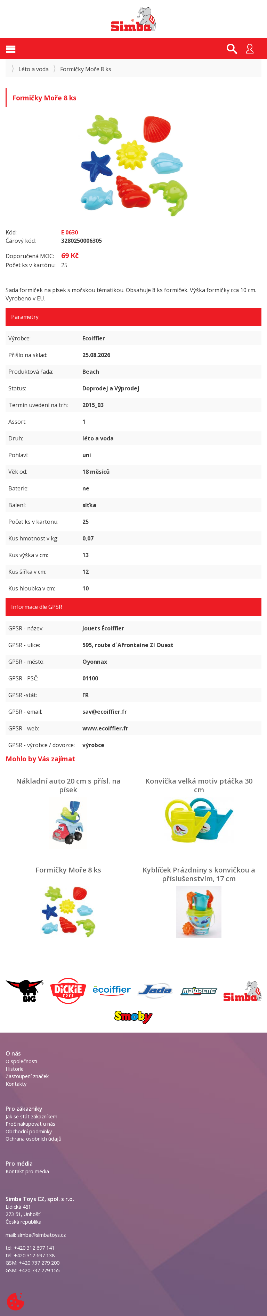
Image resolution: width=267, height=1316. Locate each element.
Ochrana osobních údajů (34, 1138)
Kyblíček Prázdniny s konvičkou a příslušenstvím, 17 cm (199, 874)
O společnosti (21, 1061)
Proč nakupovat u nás (30, 1123)
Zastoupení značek (27, 1076)
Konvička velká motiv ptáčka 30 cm (198, 785)
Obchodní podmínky (29, 1131)
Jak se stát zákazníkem (31, 1116)
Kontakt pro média (27, 1171)
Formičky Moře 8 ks (68, 870)
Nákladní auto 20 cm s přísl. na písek (68, 785)
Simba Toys (133, 19)
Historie (15, 1069)
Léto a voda (33, 69)
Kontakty (16, 1084)
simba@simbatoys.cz (41, 1235)
